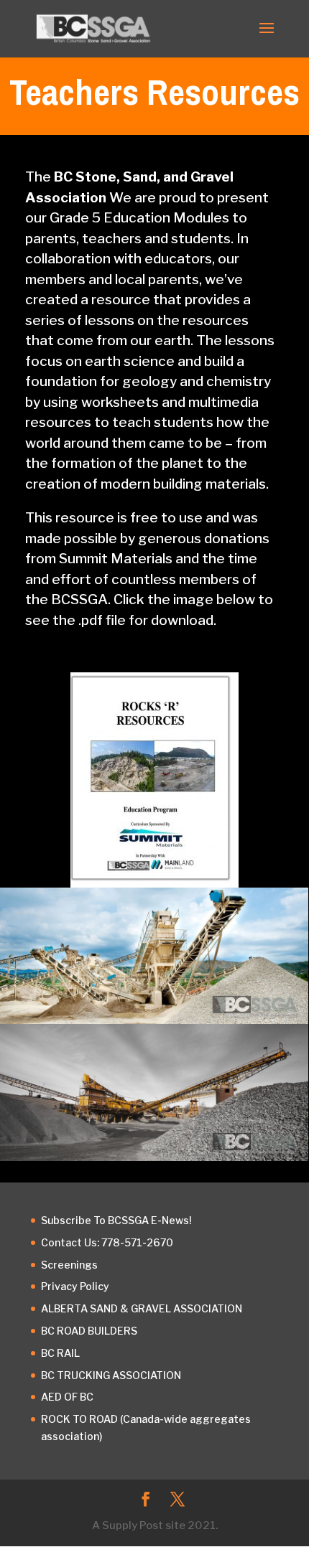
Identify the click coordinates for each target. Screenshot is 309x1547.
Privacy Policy (75, 1286)
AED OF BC (67, 1397)
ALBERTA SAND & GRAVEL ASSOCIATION (141, 1308)
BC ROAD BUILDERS (89, 1331)
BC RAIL (60, 1353)
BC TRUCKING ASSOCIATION (111, 1375)
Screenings (69, 1265)
